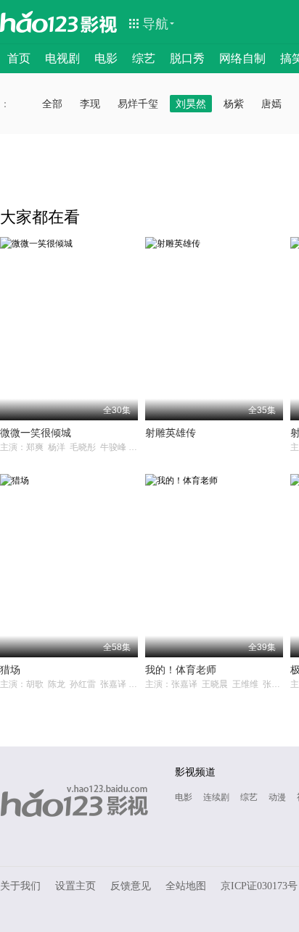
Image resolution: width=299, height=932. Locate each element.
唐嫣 (271, 103)
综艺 (143, 58)
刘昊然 (191, 103)
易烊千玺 (138, 103)
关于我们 (20, 886)
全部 (52, 103)
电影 (106, 58)
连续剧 (216, 797)
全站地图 (185, 886)
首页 (18, 58)
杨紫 (234, 103)
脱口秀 (187, 58)
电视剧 (62, 58)
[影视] (99, 23)
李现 (90, 103)
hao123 (39, 21)
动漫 (277, 797)
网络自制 (242, 58)
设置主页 (75, 886)
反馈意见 (130, 886)
